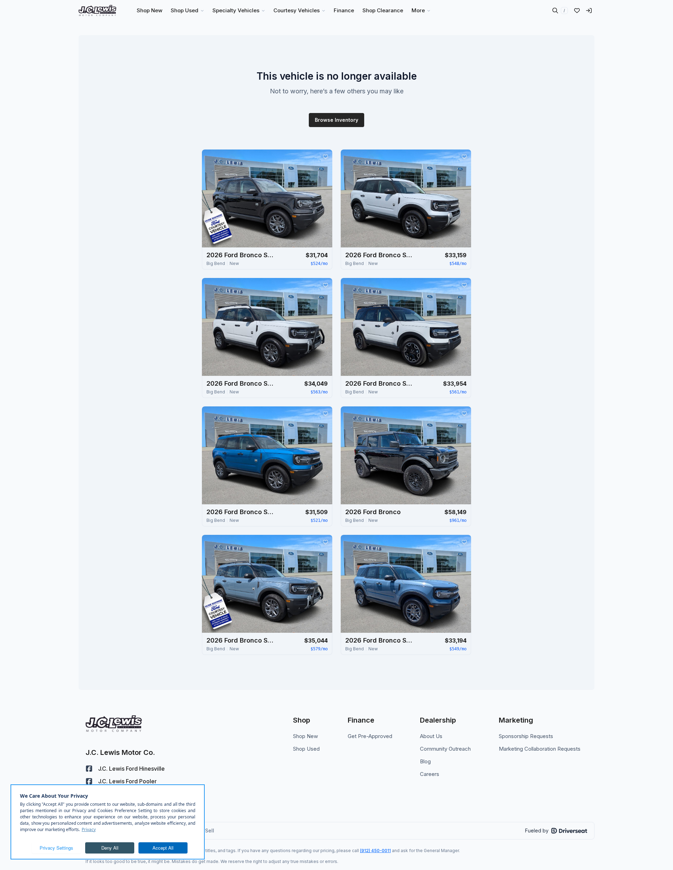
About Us (431, 736)
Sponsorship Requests (526, 736)
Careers (429, 774)
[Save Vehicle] (325, 156)
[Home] (97, 10)
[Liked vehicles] (577, 10)
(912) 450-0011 (375, 850)
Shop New (305, 736)
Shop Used (306, 748)
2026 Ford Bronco (373, 512)
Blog (425, 761)
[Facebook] (89, 768)
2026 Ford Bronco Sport (241, 255)
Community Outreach (445, 748)
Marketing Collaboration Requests (539, 748)
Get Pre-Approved (370, 736)
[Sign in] (588, 10)
